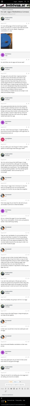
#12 (28, 232)
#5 (28, 103)
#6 (28, 127)
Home (2, 401)
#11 (28, 215)
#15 (28, 297)
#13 (28, 254)
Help (24, 400)
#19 (28, 357)
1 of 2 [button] (10, 381)
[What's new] (25, 1)
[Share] (27, 23)
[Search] (28, 1)
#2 (28, 23)
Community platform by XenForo (13, 404)
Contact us (3, 400)
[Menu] (2, 1)
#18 (28, 341)
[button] (1, 398)
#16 (28, 310)
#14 (28, 278)
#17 (28, 326)
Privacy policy (18, 400)
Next (15, 381)
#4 (28, 73)
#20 (28, 372)
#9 (28, 183)
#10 (28, 200)
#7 (28, 144)
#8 (28, 159)
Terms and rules (10, 400)
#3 (28, 59)
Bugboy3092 (5, 14)
